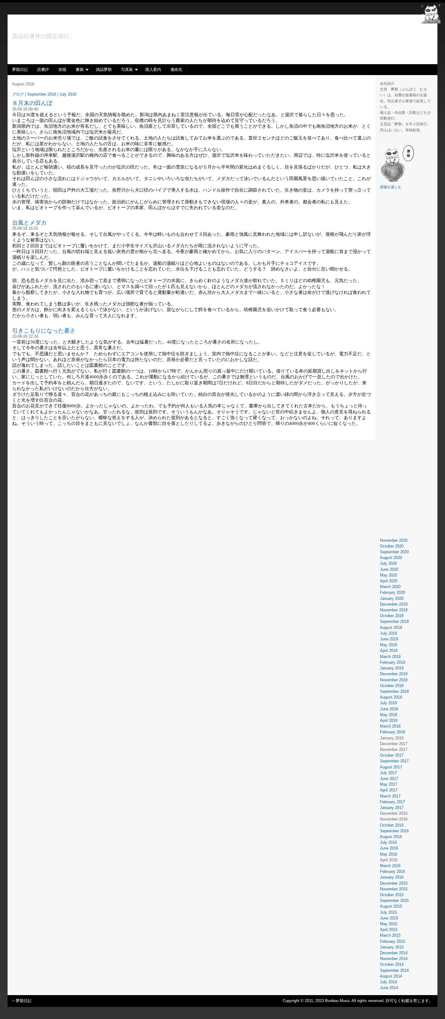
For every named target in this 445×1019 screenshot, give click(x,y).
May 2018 (388, 714)
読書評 (43, 69)
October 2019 (392, 615)
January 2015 (392, 947)
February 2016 (392, 871)
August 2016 (391, 836)
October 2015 (392, 894)
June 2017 (389, 778)
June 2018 (389, 709)
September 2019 (394, 621)
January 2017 (392, 807)
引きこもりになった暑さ (43, 330)
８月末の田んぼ (32, 103)
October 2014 (392, 964)
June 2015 (389, 918)
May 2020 (388, 575)
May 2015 (388, 924)
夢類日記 (20, 69)
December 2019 (393, 604)
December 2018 (393, 674)
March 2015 (390, 935)
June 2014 (389, 987)
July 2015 (388, 912)
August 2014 (391, 976)
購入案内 (153, 69)
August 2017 (391, 767)
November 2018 (393, 680)
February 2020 (392, 592)
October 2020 (392, 546)
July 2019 (388, 633)
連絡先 (176, 69)
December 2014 (393, 953)
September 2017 (394, 761)
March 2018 (390, 726)
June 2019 (389, 639)
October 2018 (392, 685)
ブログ (18, 94)
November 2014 (393, 958)
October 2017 (392, 755)
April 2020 (388, 581)
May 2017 (388, 784)
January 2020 (392, 598)
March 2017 (390, 796)
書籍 (80, 69)
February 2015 (392, 941)
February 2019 (392, 662)
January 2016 (392, 877)
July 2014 (388, 982)
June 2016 (389, 848)
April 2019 (388, 650)
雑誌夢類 (104, 69)
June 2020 (389, 569)
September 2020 (394, 552)
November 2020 (393, 540)
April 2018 (388, 720)
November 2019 (393, 610)
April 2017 (388, 790)
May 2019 (388, 645)
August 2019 (391, 627)
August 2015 (391, 906)
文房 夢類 (38, 25)
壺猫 (62, 69)
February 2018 (392, 732)
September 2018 (394, 691)
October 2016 (392, 825)
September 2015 (394, 900)
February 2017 (392, 802)
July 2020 (388, 563)
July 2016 (388, 842)
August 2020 (391, 557)
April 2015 (388, 929)
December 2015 (393, 883)
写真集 (127, 69)
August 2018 (391, 697)
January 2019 (392, 668)
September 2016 (394, 831)
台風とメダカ (29, 222)
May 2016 (388, 854)
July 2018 (388, 703)
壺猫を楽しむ (391, 187)
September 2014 (394, 970)
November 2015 (393, 889)
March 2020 (390, 586)
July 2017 (388, 773)
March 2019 (390, 656)
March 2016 (390, 865)
